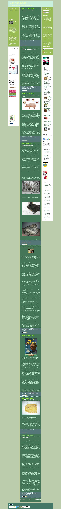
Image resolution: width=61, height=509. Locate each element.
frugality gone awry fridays (32, 87)
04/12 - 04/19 (46, 197)
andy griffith (44, 17)
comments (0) (36, 329)
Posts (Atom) (27, 500)
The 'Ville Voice (47, 151)
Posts (45, 10)
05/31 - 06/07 (46, 184)
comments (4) (34, 41)
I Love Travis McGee (26, 337)
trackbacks (29, 88)
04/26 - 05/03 (46, 194)
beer (44, 18)
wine (48, 44)
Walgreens (49, 43)
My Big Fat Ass (46, 125)
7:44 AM (32, 392)
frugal (27, 41)
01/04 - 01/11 (46, 217)
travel (46, 43)
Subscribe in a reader (47, 52)
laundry (51, 34)
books (30, 329)
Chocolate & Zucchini (46, 82)
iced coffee (48, 34)
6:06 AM (32, 40)
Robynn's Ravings (47, 95)
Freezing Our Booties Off (28, 145)
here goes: (30, 134)
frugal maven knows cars (47, 29)
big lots (50, 18)
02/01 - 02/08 (46, 211)
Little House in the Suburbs (47, 127)
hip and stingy (29, 430)
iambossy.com (46, 85)
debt (48, 25)
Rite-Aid (44, 42)
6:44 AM (32, 136)
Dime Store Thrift (47, 88)
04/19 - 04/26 (46, 196)
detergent (45, 26)
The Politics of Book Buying (28, 247)
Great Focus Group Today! (50, 118)
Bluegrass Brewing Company (47, 19)
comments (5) (24, 88)
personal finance (34, 493)
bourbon (45, 21)
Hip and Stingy (19, 2)
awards (48, 17)
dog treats (50, 26)
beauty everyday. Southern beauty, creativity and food (47, 92)
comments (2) (24, 242)
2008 (44, 219)
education (44, 27)
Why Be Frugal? (25, 437)
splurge (51, 42)
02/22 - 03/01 (46, 207)
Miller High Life (47, 36)
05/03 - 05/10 (46, 193)
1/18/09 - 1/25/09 (38, 499)
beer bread (47, 18)
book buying (26, 329)
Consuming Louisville (46, 156)
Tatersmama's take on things (47, 103)
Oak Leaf (48, 37)
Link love (46, 35)
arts (46, 17)
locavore (50, 35)
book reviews (47, 20)
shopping (49, 42)
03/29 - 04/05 (46, 200)
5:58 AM (32, 429)
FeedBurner (16, 55)
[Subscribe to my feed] (43, 52)
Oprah (50, 37)
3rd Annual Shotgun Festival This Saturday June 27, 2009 (47, 158)
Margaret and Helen (47, 124)
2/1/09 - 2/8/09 (22, 499)
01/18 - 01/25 (46, 214)
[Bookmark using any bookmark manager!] (24, 45)
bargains (51, 17)
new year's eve (45, 37)
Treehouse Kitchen (47, 108)
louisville (44, 36)
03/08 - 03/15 (46, 204)
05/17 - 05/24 (46, 190)
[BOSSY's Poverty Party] (46, 64)
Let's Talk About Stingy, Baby (29, 399)
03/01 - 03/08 (46, 206)
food (25, 41)
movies (28, 137)
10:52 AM (32, 492)
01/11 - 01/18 (46, 216)
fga (24, 87)
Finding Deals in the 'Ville (47, 116)
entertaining (47, 27)
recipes (29, 41)
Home (30, 499)
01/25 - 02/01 (46, 213)
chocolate (49, 22)
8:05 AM (32, 86)
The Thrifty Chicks (47, 121)
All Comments (46, 12)
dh (27, 393)
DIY (47, 26)
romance (46, 42)
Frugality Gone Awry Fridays (29, 49)
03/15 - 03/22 (46, 203)
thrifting (44, 43)
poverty (30, 137)
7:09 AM (32, 328)
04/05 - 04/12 (46, 199)
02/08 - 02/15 (46, 210)
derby (50, 25)
